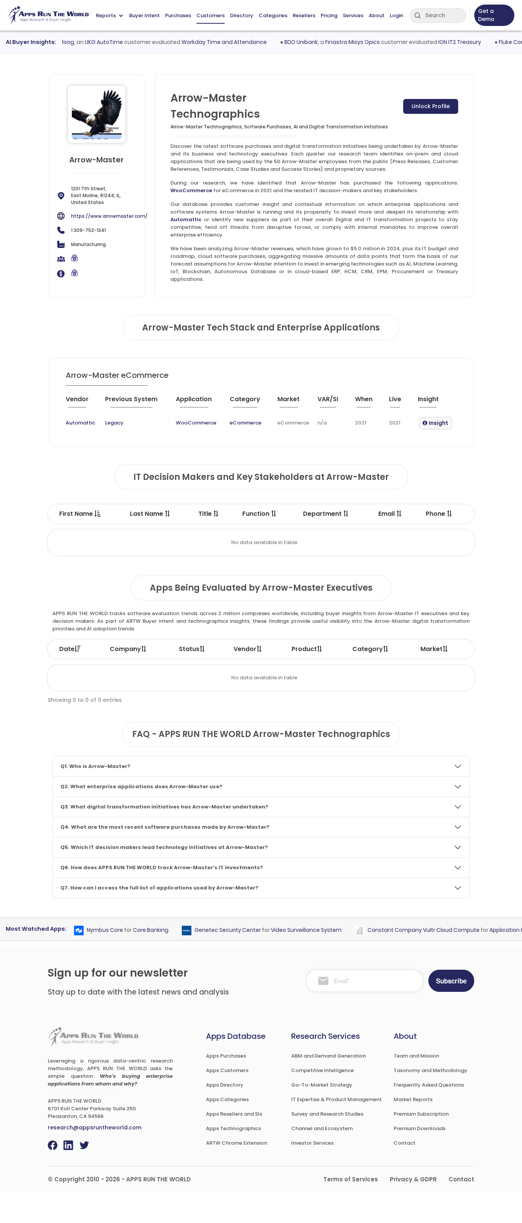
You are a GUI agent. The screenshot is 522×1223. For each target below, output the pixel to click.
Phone (436, 513)
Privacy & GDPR (413, 1179)
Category (367, 649)
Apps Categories (227, 1099)
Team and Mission (416, 1055)
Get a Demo (486, 15)
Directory (241, 15)
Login (396, 15)
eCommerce (245, 422)
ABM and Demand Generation (328, 1055)
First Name (76, 513)
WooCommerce (191, 190)
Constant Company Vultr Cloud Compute (412, 930)
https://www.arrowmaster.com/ (109, 216)
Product (304, 649)
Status (189, 649)
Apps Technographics (233, 1128)
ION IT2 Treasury (447, 42)
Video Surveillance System (294, 930)
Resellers (304, 15)
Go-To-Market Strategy (321, 1085)
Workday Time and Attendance (212, 42)
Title (205, 513)
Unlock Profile (431, 106)
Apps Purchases (226, 1055)
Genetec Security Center (216, 930)
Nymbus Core (93, 930)
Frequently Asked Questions (429, 1085)
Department (323, 513)
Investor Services (312, 1143)
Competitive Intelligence (322, 1070)
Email (387, 513)
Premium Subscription (421, 1114)
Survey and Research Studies (327, 1114)
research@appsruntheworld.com (94, 1127)
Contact (404, 1143)
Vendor (244, 649)
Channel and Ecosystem (322, 1128)
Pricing (329, 15)
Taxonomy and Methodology (430, 1070)
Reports (106, 15)
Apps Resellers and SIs (234, 1114)
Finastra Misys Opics (340, 42)
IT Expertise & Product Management (336, 1099)
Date (67, 649)
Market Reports (413, 1099)
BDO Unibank (289, 42)
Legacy (114, 422)
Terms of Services (350, 1179)
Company (125, 649)
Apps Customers (227, 1070)
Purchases (178, 15)
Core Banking (139, 930)
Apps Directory (224, 1085)
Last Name (147, 513)
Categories (273, 15)
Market (431, 649)
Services (353, 15)
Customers (210, 15)
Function (256, 513)
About (376, 15)
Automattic (185, 219)
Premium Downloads (420, 1128)
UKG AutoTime (92, 42)
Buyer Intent (144, 15)
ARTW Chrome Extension (236, 1143)
